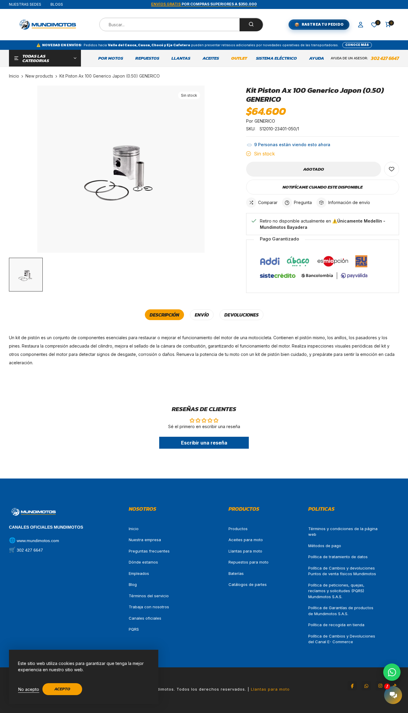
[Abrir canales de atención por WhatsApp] (392, 672)
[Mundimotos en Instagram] (380, 686)
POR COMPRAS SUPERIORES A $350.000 (204, 4)
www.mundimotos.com (38, 540)
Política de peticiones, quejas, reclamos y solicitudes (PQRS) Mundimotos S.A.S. (336, 591)
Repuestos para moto (248, 562)
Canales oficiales (145, 618)
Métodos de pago (324, 545)
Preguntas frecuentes (149, 551)
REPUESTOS (147, 58)
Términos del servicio (149, 595)
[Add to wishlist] (391, 169)
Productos (238, 528)
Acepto (62, 689)
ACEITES (211, 58)
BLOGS (56, 4)
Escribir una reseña (204, 443)
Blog (133, 584)
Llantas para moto (245, 551)
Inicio (134, 528)
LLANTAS (180, 58)
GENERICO (264, 121)
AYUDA (316, 58)
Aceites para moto (245, 539)
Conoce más (357, 45)
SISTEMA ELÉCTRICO (276, 58)
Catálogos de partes (247, 584)
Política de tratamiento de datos (338, 556)
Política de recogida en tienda (336, 624)
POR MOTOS (110, 58)
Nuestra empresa (145, 539)
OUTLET (239, 58)
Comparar (267, 202)
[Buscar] (251, 24)
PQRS (134, 629)
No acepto (28, 689)
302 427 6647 (385, 58)
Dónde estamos (143, 562)
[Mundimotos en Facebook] (352, 686)
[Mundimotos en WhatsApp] (366, 686)
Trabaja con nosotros (149, 606)
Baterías (236, 573)
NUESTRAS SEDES (25, 4)
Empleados (139, 573)
